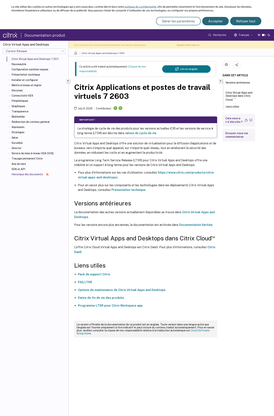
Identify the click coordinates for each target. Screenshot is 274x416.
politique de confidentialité (140, 6)
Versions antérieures (238, 82)
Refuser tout (245, 21)
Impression (18, 127)
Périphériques (20, 100)
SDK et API (18, 169)
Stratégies (18, 132)
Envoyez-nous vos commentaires (236, 135)
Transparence (20, 111)
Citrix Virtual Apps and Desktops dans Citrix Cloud (239, 96)
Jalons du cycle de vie (140, 133)
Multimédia (18, 116)
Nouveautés (19, 64)
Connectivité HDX (22, 95)
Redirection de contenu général (31, 121)
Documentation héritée (195, 225)
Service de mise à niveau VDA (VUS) (33, 153)
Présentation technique (26, 74)
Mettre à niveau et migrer (27, 85)
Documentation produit (44, 35)
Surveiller (17, 142)
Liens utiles (232, 106)
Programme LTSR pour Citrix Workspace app (110, 305)
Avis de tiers (19, 163)
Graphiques (18, 106)
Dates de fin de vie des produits (101, 298)
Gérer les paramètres (178, 21)
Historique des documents (27, 174)
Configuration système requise (30, 69)
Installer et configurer (25, 80)
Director (16, 148)
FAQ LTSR (85, 282)
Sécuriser (17, 90)
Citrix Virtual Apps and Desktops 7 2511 (103, 53)
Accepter (215, 21)
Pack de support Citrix (94, 274)
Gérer (15, 137)
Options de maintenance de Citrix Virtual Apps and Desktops (122, 290)
